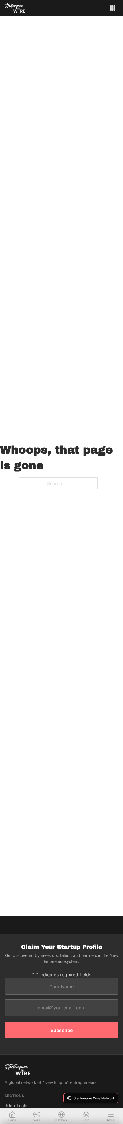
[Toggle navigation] (112, 8)
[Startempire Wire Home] (15, 8)
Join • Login (16, 1105)
